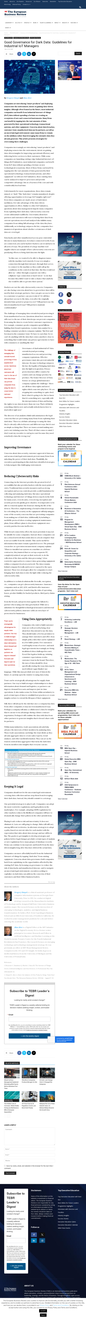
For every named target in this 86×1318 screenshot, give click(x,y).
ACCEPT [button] (43, 1311)
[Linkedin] (29, 54)
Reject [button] (43, 1315)
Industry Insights (64, 414)
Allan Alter (27, 98)
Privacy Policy (44, 1305)
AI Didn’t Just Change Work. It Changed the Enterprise (46, 1082)
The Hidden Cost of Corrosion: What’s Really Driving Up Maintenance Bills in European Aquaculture (11, 1108)
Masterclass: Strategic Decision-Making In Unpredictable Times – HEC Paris (73, 648)
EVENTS (7, 27)
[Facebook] (19, 54)
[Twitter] (24, 54)
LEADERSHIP (8, 22)
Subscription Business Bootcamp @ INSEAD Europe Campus (73, 564)
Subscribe (45, 1)
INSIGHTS (64, 22)
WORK (34, 22)
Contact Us (26, 4)
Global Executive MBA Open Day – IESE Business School (73, 761)
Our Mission (37, 1)
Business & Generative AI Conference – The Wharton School (73, 510)
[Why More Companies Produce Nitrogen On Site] (29, 1073)
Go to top (51, 882)
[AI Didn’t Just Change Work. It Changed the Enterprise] (47, 1073)
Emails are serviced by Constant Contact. (37, 1030)
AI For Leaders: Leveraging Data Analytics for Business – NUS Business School (73, 538)
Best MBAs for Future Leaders (69, 401)
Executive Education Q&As (68, 420)
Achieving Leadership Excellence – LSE (72, 620)
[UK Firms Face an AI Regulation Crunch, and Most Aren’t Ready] (29, 1096)
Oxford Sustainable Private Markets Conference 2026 (71, 500)
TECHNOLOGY (14, 33)
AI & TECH (18, 22)
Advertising (7, 4)
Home (6, 1)
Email (11, 1015)
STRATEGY (27, 22)
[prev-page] (5, 1116)
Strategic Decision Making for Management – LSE (71, 630)
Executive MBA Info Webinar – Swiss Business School (72, 692)
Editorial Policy (16, 4)
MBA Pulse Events (65, 426)
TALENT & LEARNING (45, 22)
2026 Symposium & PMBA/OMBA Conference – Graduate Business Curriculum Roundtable (73, 789)
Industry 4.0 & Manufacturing (28, 33)
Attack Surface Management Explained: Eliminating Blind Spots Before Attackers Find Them (11, 1084)
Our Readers (20, 1)
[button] (80, 7)
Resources (29, 1)
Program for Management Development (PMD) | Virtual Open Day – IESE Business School (73, 524)
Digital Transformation (46, 1077)
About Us (12, 1)
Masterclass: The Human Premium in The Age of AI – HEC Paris (73, 660)
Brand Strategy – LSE (72, 639)
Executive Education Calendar (69, 423)
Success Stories (64, 417)
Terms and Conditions (61, 1305)
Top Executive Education (65, 1)
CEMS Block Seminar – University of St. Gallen (73, 477)
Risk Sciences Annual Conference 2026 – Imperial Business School (72, 487)
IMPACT (57, 22)
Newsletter (53, 1)
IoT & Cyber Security (35, 38)
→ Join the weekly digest (29, 1036)
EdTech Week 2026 (71, 779)
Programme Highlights (66, 404)
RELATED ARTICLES (12, 1063)
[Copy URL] (34, 54)
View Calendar (63, 571)
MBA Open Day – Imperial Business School (71, 750)
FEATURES (73, 22)
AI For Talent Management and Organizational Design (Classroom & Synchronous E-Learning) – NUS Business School (73, 676)
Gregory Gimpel (13, 98)
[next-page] (9, 1116)
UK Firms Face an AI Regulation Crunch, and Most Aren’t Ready (29, 1106)
